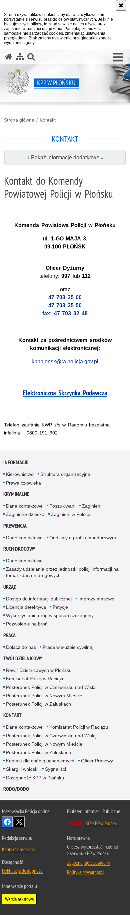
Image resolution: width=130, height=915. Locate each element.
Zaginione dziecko (25, 514)
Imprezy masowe (96, 598)
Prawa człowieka (23, 483)
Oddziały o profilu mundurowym (82, 537)
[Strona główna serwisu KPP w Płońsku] (9, 56)
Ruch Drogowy (19, 548)
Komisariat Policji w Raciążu (35, 678)
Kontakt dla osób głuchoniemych (40, 760)
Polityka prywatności (85, 872)
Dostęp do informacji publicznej (39, 598)
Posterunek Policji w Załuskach (38, 704)
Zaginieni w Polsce (70, 514)
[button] (118, 57)
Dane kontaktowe (24, 506)
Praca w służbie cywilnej (68, 647)
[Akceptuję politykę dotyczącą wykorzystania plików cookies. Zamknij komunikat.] (121, 5)
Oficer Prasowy (97, 760)
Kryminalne (16, 494)
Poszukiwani (62, 506)
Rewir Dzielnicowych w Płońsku (39, 670)
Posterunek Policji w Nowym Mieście (44, 695)
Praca (9, 635)
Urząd (10, 586)
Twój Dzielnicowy (22, 658)
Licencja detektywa (26, 607)
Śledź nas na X (19, 821)
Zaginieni (91, 506)
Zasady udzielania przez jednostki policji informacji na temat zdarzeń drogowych (62, 572)
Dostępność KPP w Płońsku (35, 777)
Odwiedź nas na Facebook (7, 821)
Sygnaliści (55, 769)
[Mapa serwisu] (20, 56)
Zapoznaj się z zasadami (88, 862)
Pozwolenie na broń (27, 623)
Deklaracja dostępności (22, 870)
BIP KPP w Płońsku (102, 823)
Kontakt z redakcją (18, 849)
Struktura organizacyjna (65, 474)
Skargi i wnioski (22, 769)
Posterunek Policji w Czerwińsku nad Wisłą (51, 687)
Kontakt (48, 120)
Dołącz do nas (21, 647)
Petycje (60, 607)
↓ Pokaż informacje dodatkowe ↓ (65, 157)
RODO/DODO (16, 788)
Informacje (15, 462)
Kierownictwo (20, 474)
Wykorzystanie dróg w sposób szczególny (50, 615)
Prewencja (15, 525)
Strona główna (19, 120)
